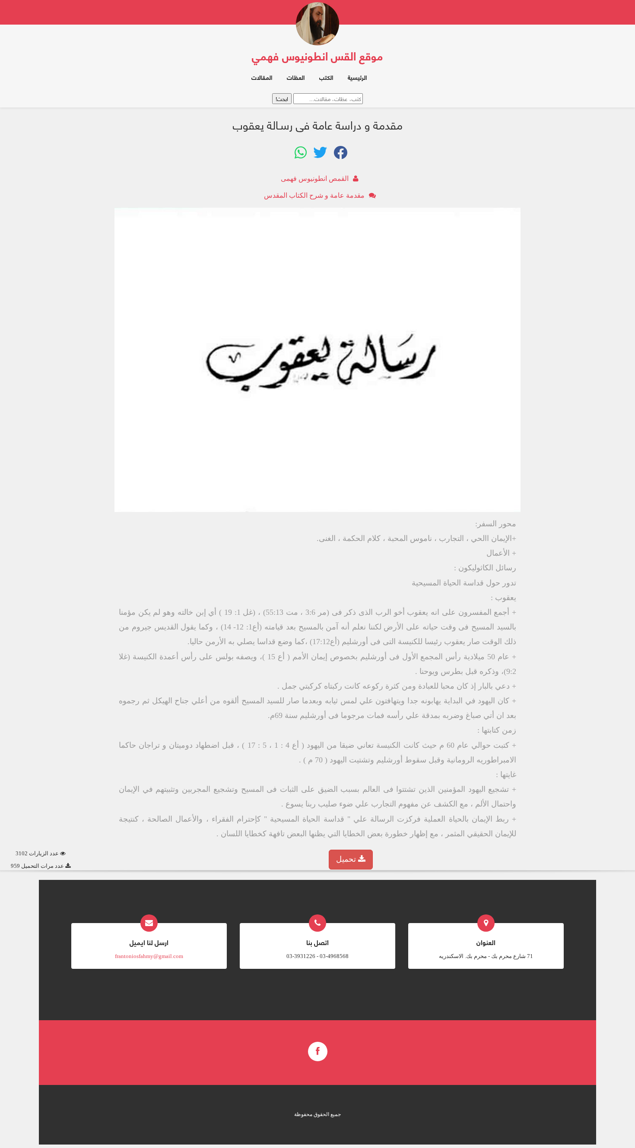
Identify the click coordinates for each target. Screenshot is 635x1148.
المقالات (261, 77)
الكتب (326, 77)
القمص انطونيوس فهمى (315, 178)
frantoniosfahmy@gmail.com (149, 956)
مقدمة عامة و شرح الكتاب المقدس (314, 195)
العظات (296, 77)
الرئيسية (357, 77)
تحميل (347, 859)
